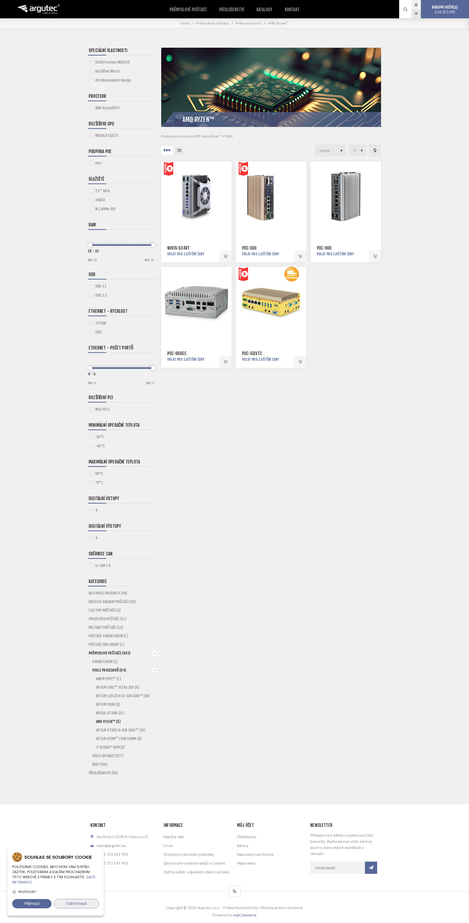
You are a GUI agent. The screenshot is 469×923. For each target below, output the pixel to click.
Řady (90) (99, 764)
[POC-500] (271, 196)
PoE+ (98, 163)
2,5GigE (101, 323)
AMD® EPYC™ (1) (108, 678)
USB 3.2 (101, 295)
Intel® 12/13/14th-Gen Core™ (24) (123, 696)
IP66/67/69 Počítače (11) (108, 619)
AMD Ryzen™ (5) (108, 721)
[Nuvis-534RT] (196, 196)
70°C (99, 482)
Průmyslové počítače (188, 9)
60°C (99, 473)
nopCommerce (245, 915)
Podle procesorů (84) (109, 670)
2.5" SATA (102, 191)
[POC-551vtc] (271, 302)
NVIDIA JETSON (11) (110, 713)
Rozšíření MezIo (107, 71)
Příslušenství (231, 9)
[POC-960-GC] (196, 302)
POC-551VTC (252, 353)
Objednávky (246, 836)
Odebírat (371, 868)
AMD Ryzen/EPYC (107, 108)
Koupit (225, 256)
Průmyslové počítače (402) (109, 653)
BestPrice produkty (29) (108, 593)
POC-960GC (177, 353)
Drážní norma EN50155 (112, 62)
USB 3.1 (101, 286)
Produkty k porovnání (375, 150)
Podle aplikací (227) (107, 756)
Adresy (242, 845)
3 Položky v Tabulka (167, 150)
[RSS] (234, 891)
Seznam (179, 150)
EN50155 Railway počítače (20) (112, 601)
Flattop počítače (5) (105, 610)
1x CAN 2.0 (103, 565)
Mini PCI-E (102, 409)
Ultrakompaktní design (113, 80)
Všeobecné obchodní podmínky (188, 854)
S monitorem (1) (105, 661)
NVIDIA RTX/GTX (106, 135)
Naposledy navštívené (255, 854)
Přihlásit (420, 4)
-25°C (99, 437)
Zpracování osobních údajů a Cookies (194, 863)
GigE (98, 332)
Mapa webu (246, 863)
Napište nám (173, 836)
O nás (168, 845)
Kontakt (292, 9)
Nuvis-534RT (178, 248)
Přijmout (32, 903)
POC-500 (249, 248)
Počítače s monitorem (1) (108, 636)
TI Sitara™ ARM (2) (110, 747)
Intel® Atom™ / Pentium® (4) (119, 738)
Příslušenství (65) (103, 773)
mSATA (100, 200)
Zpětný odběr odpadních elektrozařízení (196, 872)
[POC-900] (346, 196)
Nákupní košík (444, 9)
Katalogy (264, 9)
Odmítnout (76, 903)
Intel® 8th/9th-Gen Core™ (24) (121, 730)
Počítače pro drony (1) (106, 644)
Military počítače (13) (106, 627)
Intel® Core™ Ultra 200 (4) (117, 687)
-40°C (100, 446)
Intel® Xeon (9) (108, 704)
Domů (185, 23)
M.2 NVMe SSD (105, 209)
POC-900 (324, 248)
